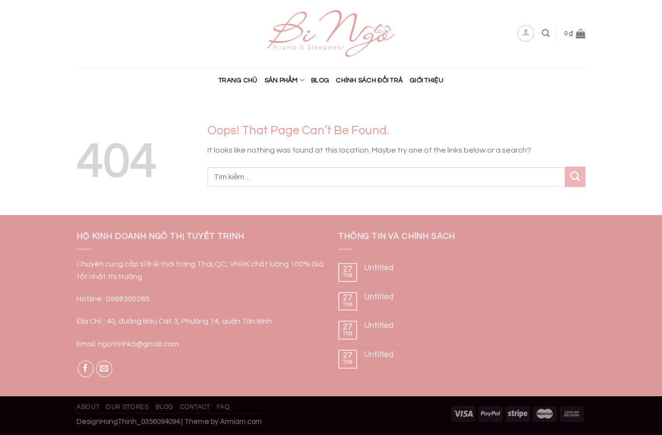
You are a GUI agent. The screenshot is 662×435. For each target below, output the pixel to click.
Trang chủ (238, 80)
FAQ (223, 407)
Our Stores (127, 407)
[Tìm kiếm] (546, 33)
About (88, 407)
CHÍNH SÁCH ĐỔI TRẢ (369, 80)
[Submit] (575, 176)
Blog (320, 80)
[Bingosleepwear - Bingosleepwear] (331, 34)
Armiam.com (241, 421)
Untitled (379, 268)
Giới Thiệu (426, 80)
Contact (195, 407)
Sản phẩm (281, 80)
